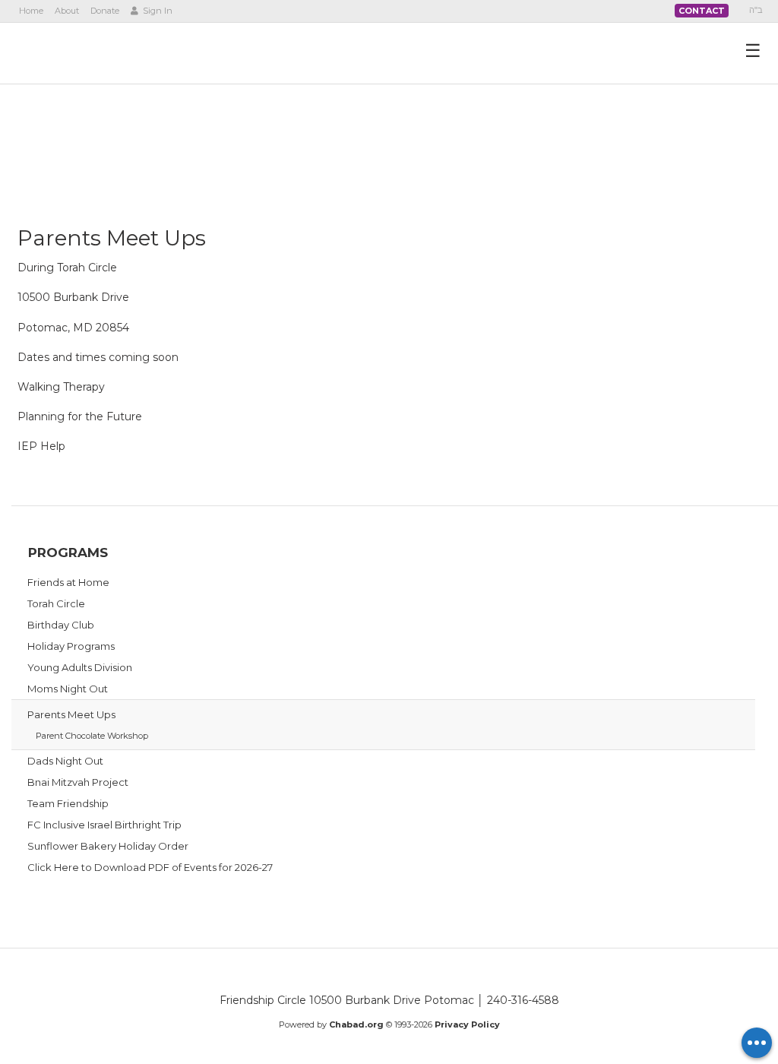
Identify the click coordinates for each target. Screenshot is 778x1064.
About (67, 10)
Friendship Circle (104, 52)
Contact (701, 10)
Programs (68, 552)
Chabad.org (356, 1024)
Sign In (156, 10)
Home (31, 10)
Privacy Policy (467, 1024)
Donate (104, 10)
